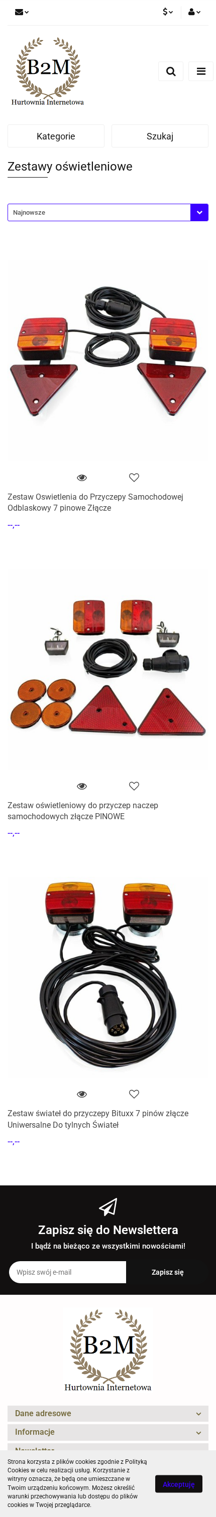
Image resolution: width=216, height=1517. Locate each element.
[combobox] (108, 212)
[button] (108, 1414)
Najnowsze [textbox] (29, 212)
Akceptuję (179, 1484)
